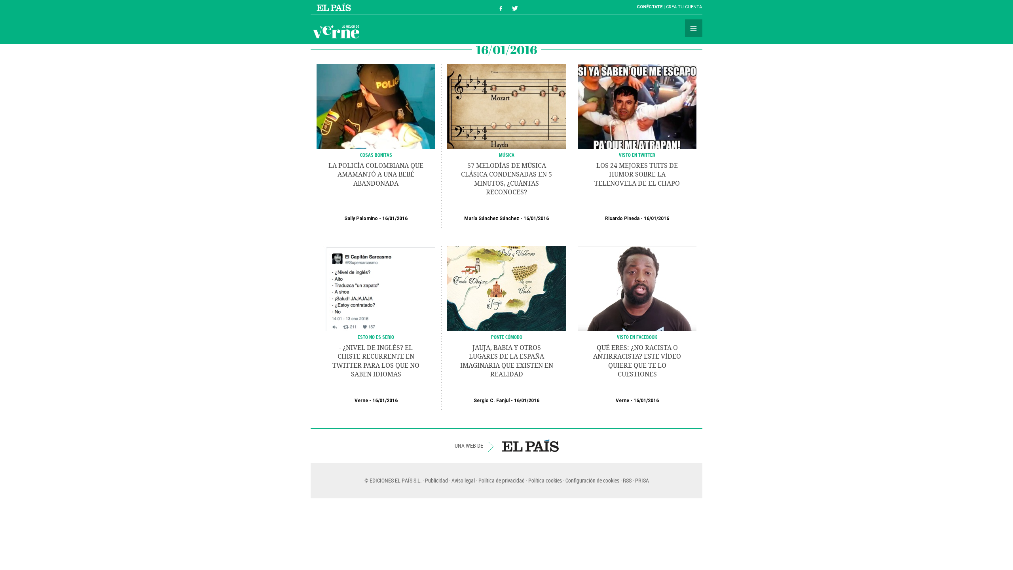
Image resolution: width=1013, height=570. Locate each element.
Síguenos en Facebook (501, 7)
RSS (627, 480)
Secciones (693, 28)
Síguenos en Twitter (515, 7)
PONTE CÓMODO (506, 337)
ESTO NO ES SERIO (376, 337)
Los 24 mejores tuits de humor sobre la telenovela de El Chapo (637, 174)
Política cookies (545, 480)
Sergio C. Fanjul (492, 400)
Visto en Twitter (637, 155)
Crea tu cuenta (684, 7)
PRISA (642, 480)
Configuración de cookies (592, 480)
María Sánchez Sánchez (491, 218)
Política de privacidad (501, 480)
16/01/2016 (395, 218)
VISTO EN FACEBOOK (637, 337)
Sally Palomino (361, 218)
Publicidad (436, 480)
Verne (336, 31)
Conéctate (649, 7)
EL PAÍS (530, 445)
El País (335, 7)
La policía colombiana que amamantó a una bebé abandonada (375, 174)
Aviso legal (463, 480)
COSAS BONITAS (376, 155)
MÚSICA (506, 155)
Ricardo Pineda (622, 218)
